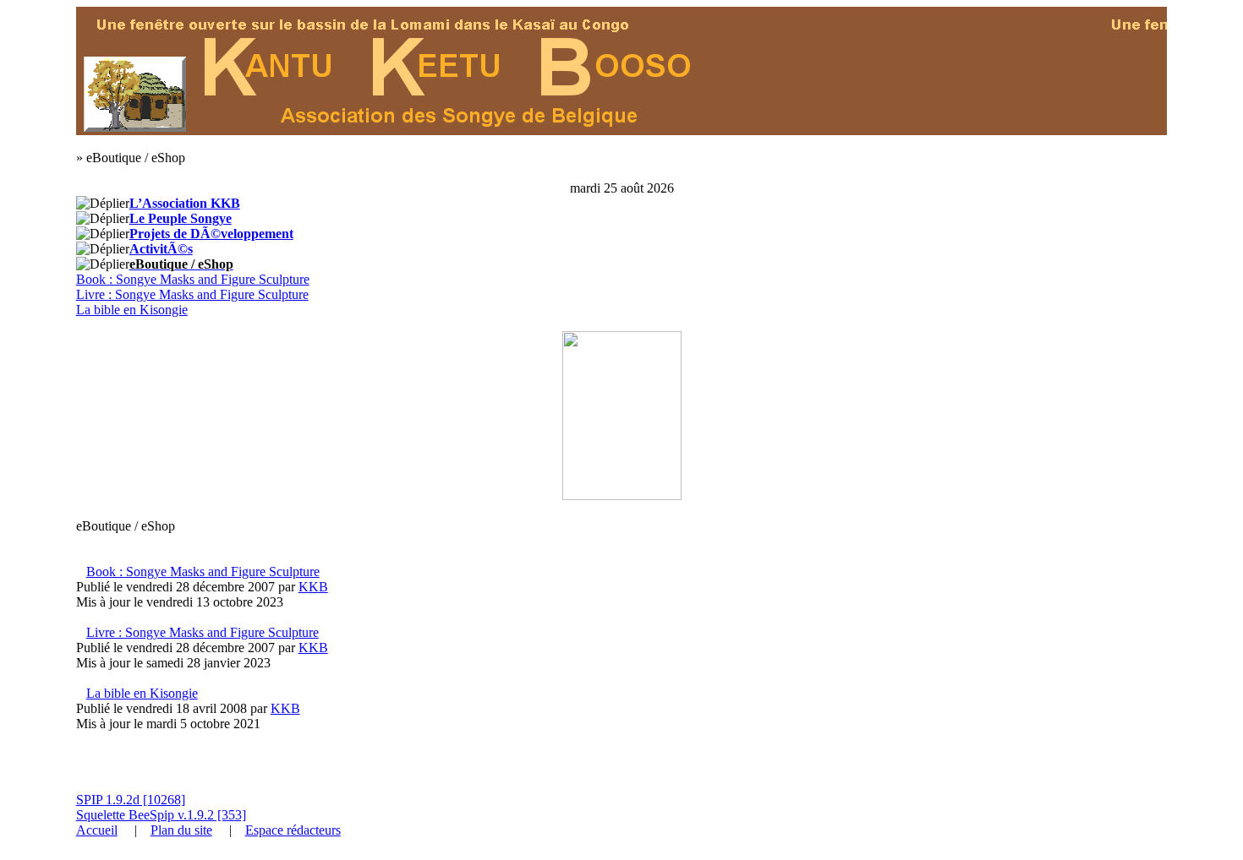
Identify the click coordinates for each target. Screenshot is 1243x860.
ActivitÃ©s (161, 249)
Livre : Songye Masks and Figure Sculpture (192, 294)
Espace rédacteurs (293, 830)
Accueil (97, 830)
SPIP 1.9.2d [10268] (130, 799)
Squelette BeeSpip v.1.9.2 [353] (161, 815)
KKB (313, 587)
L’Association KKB (184, 203)
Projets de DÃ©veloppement (211, 233)
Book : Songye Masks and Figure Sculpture (192, 279)
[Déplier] (102, 203)
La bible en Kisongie (132, 309)
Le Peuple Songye (180, 218)
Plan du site (181, 830)
